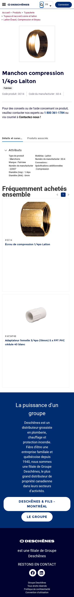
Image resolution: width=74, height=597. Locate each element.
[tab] (12, 138)
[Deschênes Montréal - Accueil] (18, 4)
